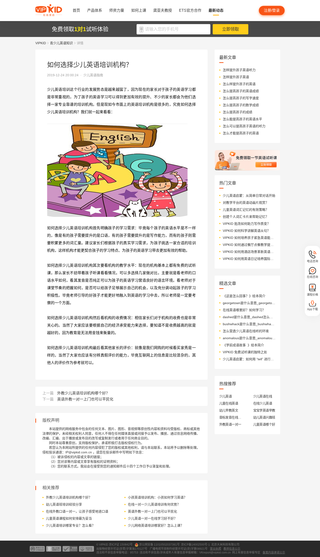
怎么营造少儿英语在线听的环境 (246, 331)
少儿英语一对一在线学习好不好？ (152, 518)
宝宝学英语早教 (264, 410)
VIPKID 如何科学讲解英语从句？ (246, 231)
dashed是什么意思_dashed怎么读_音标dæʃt (249, 317)
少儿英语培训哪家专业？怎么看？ (70, 525)
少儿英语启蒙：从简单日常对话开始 (249, 195)
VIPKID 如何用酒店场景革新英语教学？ (249, 252)
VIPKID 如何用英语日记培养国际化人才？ (249, 259)
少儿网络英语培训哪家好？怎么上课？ (156, 525)
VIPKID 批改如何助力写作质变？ (246, 224)
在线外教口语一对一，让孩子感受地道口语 (77, 511)
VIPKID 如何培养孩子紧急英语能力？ (249, 238)
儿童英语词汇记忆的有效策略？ (246, 209)
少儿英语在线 (262, 396)
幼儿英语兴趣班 (264, 417)
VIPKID (40, 43)
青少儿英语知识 (61, 43)
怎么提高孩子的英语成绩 (241, 91)
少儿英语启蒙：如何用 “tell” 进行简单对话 (249, 359)
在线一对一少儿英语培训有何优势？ (154, 504)
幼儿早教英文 (228, 410)
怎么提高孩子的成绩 (237, 112)
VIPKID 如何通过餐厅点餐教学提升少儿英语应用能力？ (249, 245)
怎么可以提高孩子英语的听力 (244, 126)
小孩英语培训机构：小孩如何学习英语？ (157, 497)
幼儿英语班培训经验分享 (64, 504)
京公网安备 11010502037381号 (159, 544)
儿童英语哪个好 (264, 424)
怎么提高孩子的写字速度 (241, 98)
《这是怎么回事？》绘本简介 (244, 296)
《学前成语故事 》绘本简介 (243, 345)
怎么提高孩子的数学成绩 (241, 105)
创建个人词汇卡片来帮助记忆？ (246, 216)
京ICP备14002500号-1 (195, 544)
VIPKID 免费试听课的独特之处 (245, 352)
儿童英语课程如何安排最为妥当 (69, 518)
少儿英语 (225, 396)
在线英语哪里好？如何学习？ (244, 310)
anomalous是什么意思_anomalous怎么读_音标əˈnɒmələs (249, 338)
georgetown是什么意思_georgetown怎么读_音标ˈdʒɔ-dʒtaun (249, 303)
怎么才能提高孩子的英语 (241, 133)
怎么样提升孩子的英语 (239, 84)
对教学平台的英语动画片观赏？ (246, 202)
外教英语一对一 (230, 424)
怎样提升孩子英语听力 (239, 70)
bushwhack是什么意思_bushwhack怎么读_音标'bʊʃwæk (249, 324)
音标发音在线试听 (230, 417)
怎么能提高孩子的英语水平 (242, 119)
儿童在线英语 (228, 403)
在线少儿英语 (262, 403)
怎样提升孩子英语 (236, 77)
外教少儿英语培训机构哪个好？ (83, 393)
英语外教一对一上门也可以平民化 (85, 399)
